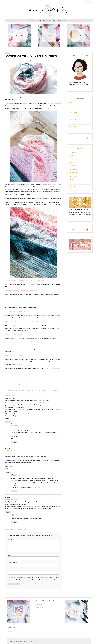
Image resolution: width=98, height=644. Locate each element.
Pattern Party (72, 119)
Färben (70, 102)
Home (32, 20)
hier (75, 217)
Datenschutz (39, 607)
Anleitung (10, 384)
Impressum (39, 604)
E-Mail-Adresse (12, 562)
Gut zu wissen (62, 20)
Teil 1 (12, 105)
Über (38, 20)
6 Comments (20, 373)
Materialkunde (72, 116)
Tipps (19, 384)
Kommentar (11, 539)
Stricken (71, 123)
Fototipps (71, 105)
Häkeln (7, 53)
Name (10, 555)
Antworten (8, 422)
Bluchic (35, 641)
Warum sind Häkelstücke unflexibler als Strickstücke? (47, 380)
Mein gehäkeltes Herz (20, 641)
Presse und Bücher (49, 20)
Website (10, 570)
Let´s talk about (73, 112)
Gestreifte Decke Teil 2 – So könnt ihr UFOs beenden (31, 56)
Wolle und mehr (73, 126)
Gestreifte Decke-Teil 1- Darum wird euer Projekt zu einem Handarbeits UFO (26, 377)
